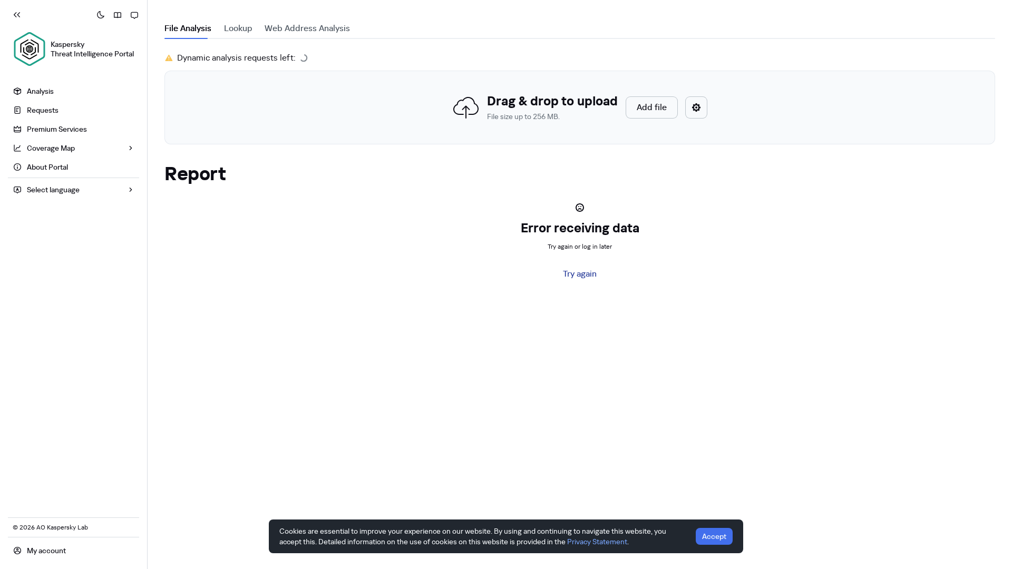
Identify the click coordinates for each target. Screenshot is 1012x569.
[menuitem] (73, 91)
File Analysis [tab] (187, 28)
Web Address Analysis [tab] (307, 28)
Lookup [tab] (238, 28)
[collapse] (17, 14)
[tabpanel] (579, 98)
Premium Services (57, 129)
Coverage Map (51, 148)
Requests (43, 110)
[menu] (73, 130)
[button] (580, 107)
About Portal (47, 167)
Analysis (40, 91)
